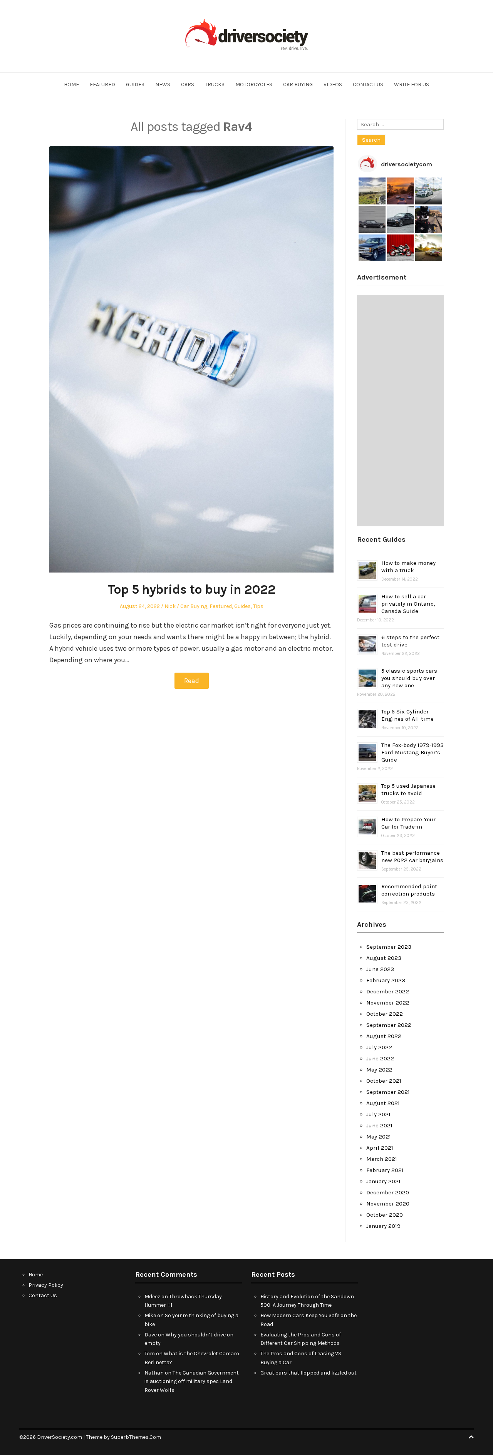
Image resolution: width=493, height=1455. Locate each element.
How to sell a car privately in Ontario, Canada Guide (408, 603)
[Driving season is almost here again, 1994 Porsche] (428, 247)
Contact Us (368, 84)
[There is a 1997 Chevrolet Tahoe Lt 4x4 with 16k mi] (372, 247)
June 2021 (379, 1125)
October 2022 (384, 1013)
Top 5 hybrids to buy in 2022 (191, 589)
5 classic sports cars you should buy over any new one (409, 678)
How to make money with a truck (408, 566)
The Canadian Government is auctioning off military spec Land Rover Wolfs (191, 1382)
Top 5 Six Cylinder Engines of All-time (407, 715)
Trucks (215, 84)
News (162, 84)
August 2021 (383, 1103)
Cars (187, 84)
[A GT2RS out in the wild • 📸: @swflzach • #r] (428, 190)
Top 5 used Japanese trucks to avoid (408, 789)
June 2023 (380, 969)
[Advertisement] (400, 410)
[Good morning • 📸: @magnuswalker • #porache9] (400, 190)
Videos (333, 84)
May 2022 (379, 1069)
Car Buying (298, 84)
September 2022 (388, 1024)
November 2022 (387, 1002)
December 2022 (387, 991)
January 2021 (383, 1181)
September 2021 (388, 1091)
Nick (170, 606)
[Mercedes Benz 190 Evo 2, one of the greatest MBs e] (372, 219)
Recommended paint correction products (409, 890)
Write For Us (411, 84)
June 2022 (380, 1058)
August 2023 (383, 957)
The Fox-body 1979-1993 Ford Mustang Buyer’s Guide (412, 752)
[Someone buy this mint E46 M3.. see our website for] (400, 219)
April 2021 (379, 1147)
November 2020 (387, 1203)
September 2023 (388, 946)
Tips (258, 606)
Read (191, 680)
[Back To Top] (471, 1437)
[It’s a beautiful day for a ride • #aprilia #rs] (400, 247)
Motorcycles (253, 84)
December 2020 (387, 1192)
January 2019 (383, 1225)
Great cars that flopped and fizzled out (308, 1373)
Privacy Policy (46, 1285)
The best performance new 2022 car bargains (412, 856)
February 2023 (385, 980)
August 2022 (383, 1036)
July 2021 (378, 1114)
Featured (102, 84)
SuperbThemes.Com (136, 1437)
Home (71, 84)
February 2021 (385, 1170)
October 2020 (384, 1214)
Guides (135, 84)
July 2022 (379, 1047)
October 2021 (383, 1080)
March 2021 (381, 1158)
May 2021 (378, 1136)
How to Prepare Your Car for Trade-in (408, 823)
